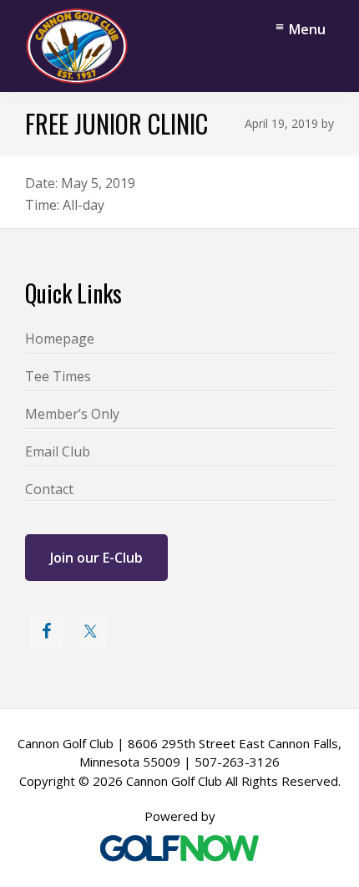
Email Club (57, 451)
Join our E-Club (96, 557)
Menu (307, 29)
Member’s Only (72, 414)
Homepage (59, 338)
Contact (49, 489)
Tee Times (58, 376)
